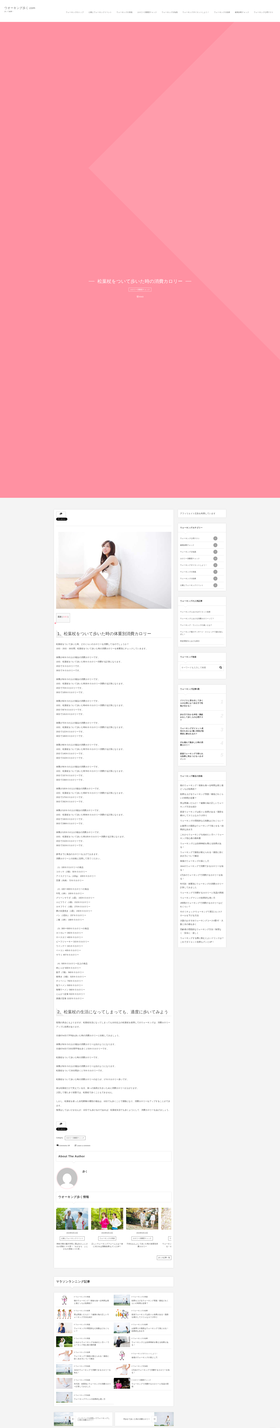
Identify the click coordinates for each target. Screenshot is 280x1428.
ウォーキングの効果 (82, 1311)
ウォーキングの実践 (107, 1238)
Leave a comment (83, 1146)
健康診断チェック (198, 545)
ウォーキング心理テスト (198, 538)
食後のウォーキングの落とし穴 (145, 1357)
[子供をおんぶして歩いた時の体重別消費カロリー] (142, 1219)
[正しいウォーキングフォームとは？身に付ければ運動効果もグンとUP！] (107, 1219)
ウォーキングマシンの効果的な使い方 (89, 1399)
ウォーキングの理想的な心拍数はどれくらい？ (202, 821)
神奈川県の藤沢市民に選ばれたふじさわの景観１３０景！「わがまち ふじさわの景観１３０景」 (72, 1246)
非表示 (65, 617)
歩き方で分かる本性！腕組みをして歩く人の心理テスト (191, 717)
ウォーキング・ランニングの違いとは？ (196, 625)
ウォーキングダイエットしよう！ (145, 1354)
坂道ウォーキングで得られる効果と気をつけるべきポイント (191, 756)
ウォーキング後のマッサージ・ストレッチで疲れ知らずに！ (201, 633)
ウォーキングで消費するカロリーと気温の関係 (202, 892)
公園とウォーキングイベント (72, 1238)
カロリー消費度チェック (140, 290)
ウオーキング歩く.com (19, 8)
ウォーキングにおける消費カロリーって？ (197, 619)
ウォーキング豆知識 (82, 1366)
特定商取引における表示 (190, 641)
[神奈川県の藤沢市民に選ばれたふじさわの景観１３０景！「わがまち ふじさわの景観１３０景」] (72, 1219)
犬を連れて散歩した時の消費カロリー (191, 743)
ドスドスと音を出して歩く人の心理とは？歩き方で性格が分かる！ (191, 703)
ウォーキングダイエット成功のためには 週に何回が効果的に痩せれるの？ (192, 731)
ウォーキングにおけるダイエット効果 (195, 612)
